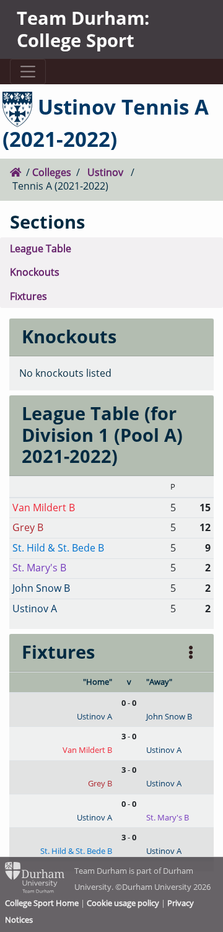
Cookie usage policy (123, 902)
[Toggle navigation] (27, 71)
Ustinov (105, 172)
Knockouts (34, 272)
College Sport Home (42, 902)
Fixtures (28, 296)
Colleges (51, 172)
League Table (40, 248)
